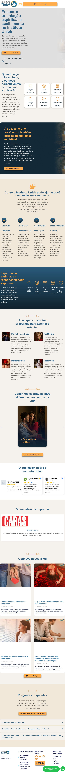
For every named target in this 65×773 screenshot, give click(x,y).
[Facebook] (36, 756)
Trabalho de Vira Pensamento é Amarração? (14, 658)
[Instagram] (43, 756)
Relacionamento (32, 530)
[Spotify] (36, 759)
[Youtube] (40, 756)
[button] (20, 4)
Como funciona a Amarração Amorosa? (13, 603)
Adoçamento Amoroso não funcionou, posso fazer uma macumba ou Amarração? (47, 659)
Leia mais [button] (26, 492)
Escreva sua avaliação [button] (15, 490)
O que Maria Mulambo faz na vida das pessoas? (49, 603)
